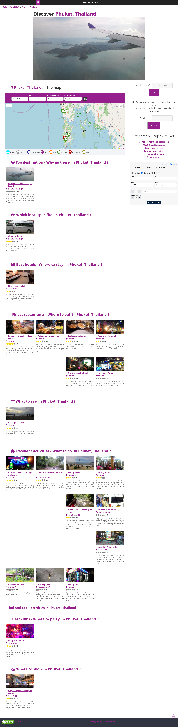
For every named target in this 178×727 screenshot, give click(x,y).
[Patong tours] (80, 575)
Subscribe (153, 125)
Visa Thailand (154, 157)
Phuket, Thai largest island (20, 184)
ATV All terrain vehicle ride (50, 473)
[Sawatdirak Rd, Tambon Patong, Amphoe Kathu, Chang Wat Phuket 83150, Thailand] (73, 339)
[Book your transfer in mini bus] (22, 239)
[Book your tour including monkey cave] (49, 587)
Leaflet (122, 148)
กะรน (9, 587)
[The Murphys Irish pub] (80, 364)
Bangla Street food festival (20, 337)
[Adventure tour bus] (110, 501)
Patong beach (74, 472)
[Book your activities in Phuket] (111, 512)
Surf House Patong (106, 373)
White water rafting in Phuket (80, 510)
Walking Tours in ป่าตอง (14, 458)
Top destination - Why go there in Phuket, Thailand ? (61, 162)
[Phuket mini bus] (20, 227)
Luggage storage (155, 148)
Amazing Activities (155, 151)
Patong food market (107, 336)
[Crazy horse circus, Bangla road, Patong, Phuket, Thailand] (13, 643)
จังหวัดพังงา (100, 550)
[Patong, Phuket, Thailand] (43, 339)
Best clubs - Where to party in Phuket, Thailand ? (55, 619)
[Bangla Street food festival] (20, 327)
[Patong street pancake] (50, 327)
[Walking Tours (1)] (38, 99)
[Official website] (105, 376)
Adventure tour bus (107, 509)
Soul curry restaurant (77, 336)
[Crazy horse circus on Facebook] (16, 643)
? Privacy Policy (95, 721)
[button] (68, 135)
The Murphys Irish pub (78, 373)
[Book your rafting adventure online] (81, 515)
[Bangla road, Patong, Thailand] (13, 341)
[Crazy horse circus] (20, 631)
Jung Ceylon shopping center (20, 691)
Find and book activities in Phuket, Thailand (41, 608)
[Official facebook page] (75, 339)
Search (154, 92)
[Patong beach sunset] (20, 414)
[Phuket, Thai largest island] (20, 174)
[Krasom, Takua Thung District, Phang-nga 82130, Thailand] (46, 587)
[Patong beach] (80, 463)
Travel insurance (156, 145)
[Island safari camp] (20, 575)
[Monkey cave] (50, 575)
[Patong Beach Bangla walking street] (20, 463)
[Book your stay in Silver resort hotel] (16, 289)
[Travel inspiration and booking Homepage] (38, 2)
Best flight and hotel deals (156, 142)
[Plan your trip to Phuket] (22, 189)
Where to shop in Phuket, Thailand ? (48, 669)
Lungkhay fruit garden (108, 547)
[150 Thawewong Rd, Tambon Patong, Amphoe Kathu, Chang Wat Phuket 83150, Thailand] (103, 376)
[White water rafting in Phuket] (80, 501)
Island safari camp (16, 584)
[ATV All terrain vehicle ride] (50, 463)
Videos (21, 721)
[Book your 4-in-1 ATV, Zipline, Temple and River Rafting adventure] (51, 478)
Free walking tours (154, 154)
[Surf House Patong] (110, 364)
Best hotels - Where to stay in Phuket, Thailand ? (58, 264)
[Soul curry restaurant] (80, 327)
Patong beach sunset (17, 422)
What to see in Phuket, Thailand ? (45, 401)
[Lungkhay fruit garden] (110, 538)
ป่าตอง (10, 289)
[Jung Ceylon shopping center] (20, 681)
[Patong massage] (110, 463)
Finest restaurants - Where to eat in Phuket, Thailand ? (60, 314)
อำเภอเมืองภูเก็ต (13, 189)
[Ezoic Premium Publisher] (8, 723)
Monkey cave (44, 584)
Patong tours (74, 584)
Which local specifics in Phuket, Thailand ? (53, 214)
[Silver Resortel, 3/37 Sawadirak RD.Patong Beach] (13, 289)
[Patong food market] (110, 327)
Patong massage (105, 472)
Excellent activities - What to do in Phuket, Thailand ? (63, 451)
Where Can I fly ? (90, 2)
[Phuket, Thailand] (20, 99)
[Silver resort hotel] (55, 99)
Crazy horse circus (16, 640)
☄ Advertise (109, 721)
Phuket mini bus (15, 236)
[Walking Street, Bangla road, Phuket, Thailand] (13, 478)
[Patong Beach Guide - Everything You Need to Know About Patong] (75, 475)
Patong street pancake (48, 336)
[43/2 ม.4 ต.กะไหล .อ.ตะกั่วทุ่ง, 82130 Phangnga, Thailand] (106, 550)
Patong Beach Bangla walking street (20, 473)
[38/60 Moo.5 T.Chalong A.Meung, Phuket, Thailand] (13, 587)
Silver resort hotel (16, 286)
